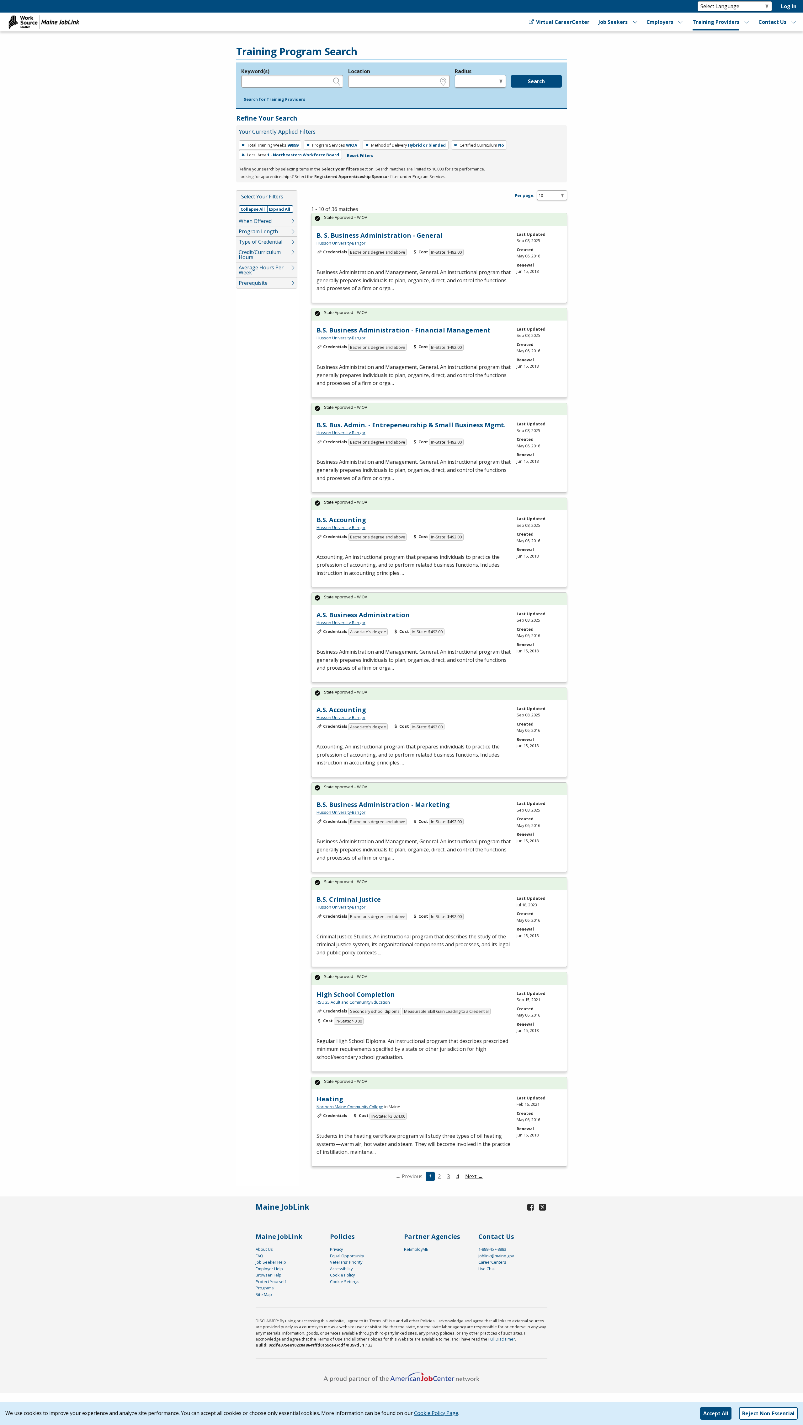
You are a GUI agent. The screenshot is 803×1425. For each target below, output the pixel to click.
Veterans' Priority (346, 1262)
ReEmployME (416, 1249)
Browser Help (268, 1275)
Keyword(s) (255, 71)
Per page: (524, 195)
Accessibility (341, 1268)
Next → (474, 1176)
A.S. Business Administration (363, 615)
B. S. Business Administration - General (379, 235)
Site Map (264, 1294)
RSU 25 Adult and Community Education (353, 1002)
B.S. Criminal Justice (348, 899)
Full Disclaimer (501, 1339)
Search (536, 81)
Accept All (715, 1413)
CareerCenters (492, 1262)
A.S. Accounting (341, 709)
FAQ (259, 1256)
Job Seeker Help (271, 1262)
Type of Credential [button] (260, 241)
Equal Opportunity (347, 1256)
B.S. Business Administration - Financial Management (403, 330)
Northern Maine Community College (349, 1106)
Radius (463, 71)
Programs (265, 1288)
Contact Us (772, 22)
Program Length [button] (258, 231)
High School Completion (355, 994)
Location (359, 71)
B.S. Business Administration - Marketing (383, 804)
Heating (329, 1099)
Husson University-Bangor (340, 243)
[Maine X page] (542, 1207)
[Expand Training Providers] (747, 22)
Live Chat (486, 1268)
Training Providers (716, 22)
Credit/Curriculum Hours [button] (260, 255)
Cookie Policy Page (436, 1413)
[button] (274, 99)
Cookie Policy (342, 1275)
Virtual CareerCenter (562, 22)
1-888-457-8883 (492, 1249)
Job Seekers (613, 22)
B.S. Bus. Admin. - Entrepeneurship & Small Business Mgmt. (411, 425)
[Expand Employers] (681, 22)
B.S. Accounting (341, 519)
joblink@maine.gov (496, 1256)
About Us (264, 1249)
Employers (660, 22)
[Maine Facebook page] (530, 1207)
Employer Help (269, 1268)
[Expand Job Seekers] (635, 22)
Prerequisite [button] (253, 282)
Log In (788, 6)
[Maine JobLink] (44, 22)
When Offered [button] (255, 221)
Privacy (336, 1249)
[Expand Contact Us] (794, 22)
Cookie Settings (344, 1281)
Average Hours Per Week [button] (261, 270)
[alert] (439, 219)
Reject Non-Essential (768, 1413)
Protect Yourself (271, 1281)
